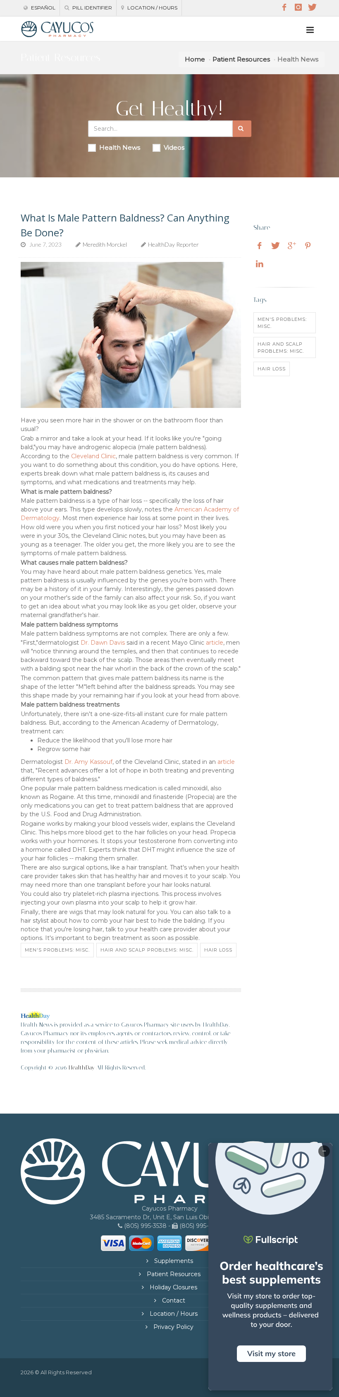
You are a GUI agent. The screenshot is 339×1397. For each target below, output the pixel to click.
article (214, 642)
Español (42, 8)
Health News (119, 147)
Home (195, 59)
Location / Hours (151, 8)
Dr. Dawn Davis (103, 642)
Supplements (173, 1261)
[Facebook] (284, 7)
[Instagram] (298, 7)
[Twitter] (312, 7)
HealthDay (82, 1067)
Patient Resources (241, 59)
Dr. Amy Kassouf (88, 762)
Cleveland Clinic (93, 456)
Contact (172, 1300)
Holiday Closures (172, 1287)
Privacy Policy (172, 1327)
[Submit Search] (242, 128)
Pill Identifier (91, 8)
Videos (174, 147)
